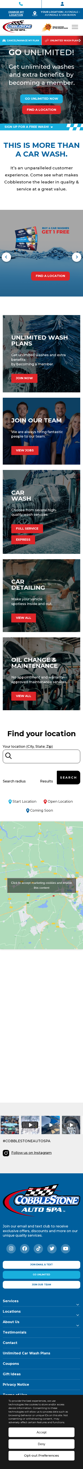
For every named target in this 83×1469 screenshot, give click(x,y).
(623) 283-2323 (21, 4)
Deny (41, 1444)
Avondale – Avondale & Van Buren (62, 13)
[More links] (79, 40)
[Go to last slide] (6, 257)
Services (11, 1301)
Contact (10, 1343)
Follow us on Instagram (31, 1153)
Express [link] (23, 540)
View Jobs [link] (25, 450)
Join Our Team (62, 4)
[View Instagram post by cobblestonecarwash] (16, 1131)
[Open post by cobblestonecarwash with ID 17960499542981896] (30, 1125)
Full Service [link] (27, 528)
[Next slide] (76, 257)
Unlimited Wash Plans (65, 40)
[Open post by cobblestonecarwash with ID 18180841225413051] (10, 1125)
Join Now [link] (24, 378)
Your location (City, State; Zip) (28, 747)
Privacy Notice (16, 1385)
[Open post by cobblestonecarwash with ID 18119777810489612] (71, 1125)
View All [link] (23, 618)
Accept (41, 1432)
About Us (11, 1322)
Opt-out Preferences (41, 1455)
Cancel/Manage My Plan (23, 40)
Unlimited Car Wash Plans (26, 1353)
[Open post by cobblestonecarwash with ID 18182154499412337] (51, 1125)
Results (46, 781)
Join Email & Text (41, 1264)
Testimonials (14, 1332)
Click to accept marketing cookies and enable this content (41, 885)
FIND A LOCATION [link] (50, 276)
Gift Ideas (12, 1374)
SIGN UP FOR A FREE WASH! (27, 127)
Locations (12, 1311)
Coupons (11, 1364)
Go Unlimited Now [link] (41, 99)
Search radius (14, 781)
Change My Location (16, 13)
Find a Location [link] (41, 110)
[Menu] (75, 27)
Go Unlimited (41, 1274)
